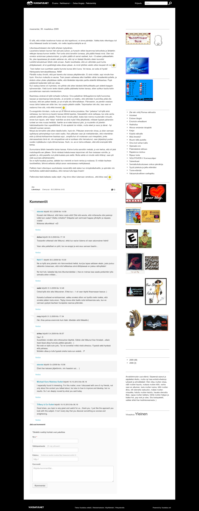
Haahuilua (133, 124)
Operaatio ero (135, 146)
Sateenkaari (134, 161)
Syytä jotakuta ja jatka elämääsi (142, 167)
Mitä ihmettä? (135, 137)
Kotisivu (54, 455)
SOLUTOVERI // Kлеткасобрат (142, 158)
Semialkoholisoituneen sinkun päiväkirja (146, 164)
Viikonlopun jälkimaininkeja (56, 34)
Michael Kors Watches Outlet (50, 381)
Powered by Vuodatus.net (162, 507)
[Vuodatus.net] (36, 507)
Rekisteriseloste (98, 507)
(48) (133, 360)
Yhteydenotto (119, 507)
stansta (40, 211)
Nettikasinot (65, 3)
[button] (70, 3)
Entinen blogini (135, 118)
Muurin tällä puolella (137, 140)
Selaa (78, 3)
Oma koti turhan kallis (138, 143)
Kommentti (36, 464)
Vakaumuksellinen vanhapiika (141, 173)
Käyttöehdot (109, 507)
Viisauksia (130, 414)
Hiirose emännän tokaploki (140, 128)
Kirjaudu (138, 3)
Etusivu (55, 3)
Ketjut (131, 131)
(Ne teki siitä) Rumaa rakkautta (142, 112)
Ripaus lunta (134, 155)
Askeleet (133, 115)
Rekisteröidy (91, 3)
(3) (132, 363)
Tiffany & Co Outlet (45, 404)
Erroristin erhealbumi (138, 121)
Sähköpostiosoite (46, 446)
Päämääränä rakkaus (138, 149)
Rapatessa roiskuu (137, 152)
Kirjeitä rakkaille (136, 134)
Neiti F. (40, 259)
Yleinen (141, 414)
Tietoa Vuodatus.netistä (83, 507)
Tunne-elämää (135, 170)
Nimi (34, 437)
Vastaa (38, 229)
